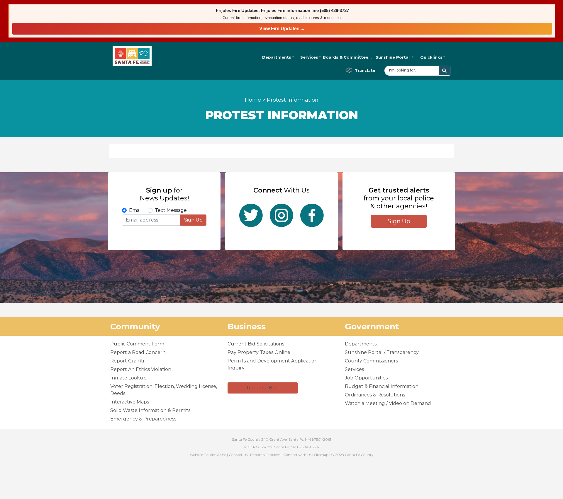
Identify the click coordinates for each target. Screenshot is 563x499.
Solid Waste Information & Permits (150, 410)
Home (253, 100)
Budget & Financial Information (381, 386)
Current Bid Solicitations (256, 344)
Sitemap (321, 454)
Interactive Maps (129, 402)
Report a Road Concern (138, 352)
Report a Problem (265, 454)
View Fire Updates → (282, 28)
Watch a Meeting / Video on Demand (388, 403)
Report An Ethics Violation (140, 369)
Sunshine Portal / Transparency (382, 352)
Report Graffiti (127, 361)
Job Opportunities (366, 378)
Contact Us (238, 454)
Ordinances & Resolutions (375, 395)
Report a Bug (263, 388)
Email (135, 210)
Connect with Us (297, 454)
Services (309, 57)
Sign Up (193, 220)
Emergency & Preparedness (143, 419)
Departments (276, 57)
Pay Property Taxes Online (259, 352)
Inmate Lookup (128, 378)
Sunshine (393, 57)
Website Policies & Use (208, 454)
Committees (347, 57)
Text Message (171, 210)
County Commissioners (371, 361)
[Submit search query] (444, 71)
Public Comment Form (137, 344)
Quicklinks (431, 57)
